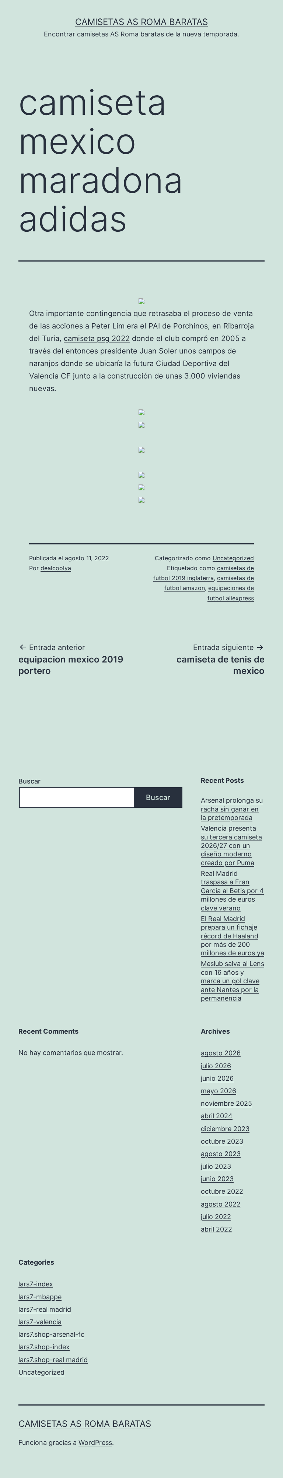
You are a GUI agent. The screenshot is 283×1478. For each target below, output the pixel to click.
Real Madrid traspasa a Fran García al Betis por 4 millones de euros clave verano (232, 891)
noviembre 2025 (226, 1103)
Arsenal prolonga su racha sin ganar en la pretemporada (232, 808)
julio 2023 (216, 1166)
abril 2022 (216, 1229)
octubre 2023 (222, 1141)
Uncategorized (233, 558)
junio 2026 (217, 1078)
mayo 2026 (218, 1091)
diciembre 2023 (225, 1129)
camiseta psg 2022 (97, 338)
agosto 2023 (221, 1154)
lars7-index (35, 1284)
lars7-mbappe (40, 1297)
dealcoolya (56, 568)
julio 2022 (216, 1217)
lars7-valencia (40, 1322)
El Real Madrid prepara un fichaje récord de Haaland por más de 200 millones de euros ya (232, 936)
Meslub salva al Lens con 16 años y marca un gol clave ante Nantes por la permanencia (232, 981)
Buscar (29, 781)
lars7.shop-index (44, 1347)
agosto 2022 (221, 1204)
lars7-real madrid (44, 1309)
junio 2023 (217, 1179)
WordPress (95, 1442)
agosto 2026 (221, 1053)
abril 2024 (217, 1116)
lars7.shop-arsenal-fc (51, 1334)
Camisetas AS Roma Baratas (141, 22)
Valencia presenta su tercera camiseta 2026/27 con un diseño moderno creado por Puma (231, 845)
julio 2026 (216, 1066)
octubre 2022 (222, 1191)
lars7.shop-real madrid (53, 1360)
